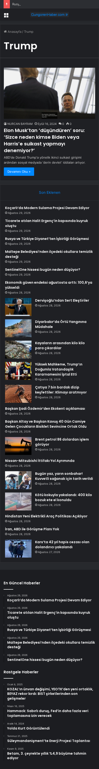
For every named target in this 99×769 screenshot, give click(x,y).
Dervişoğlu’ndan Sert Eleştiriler (62, 300)
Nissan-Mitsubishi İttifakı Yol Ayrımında (39, 460)
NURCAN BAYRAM (20, 124)
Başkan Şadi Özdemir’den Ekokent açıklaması (45, 408)
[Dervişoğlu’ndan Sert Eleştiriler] (18, 307)
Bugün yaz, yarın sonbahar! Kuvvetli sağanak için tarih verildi (64, 476)
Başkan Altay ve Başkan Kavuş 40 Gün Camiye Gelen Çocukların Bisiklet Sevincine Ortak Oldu (46, 424)
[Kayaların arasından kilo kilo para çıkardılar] (18, 350)
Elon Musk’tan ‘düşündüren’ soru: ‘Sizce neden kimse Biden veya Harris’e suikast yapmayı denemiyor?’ (44, 140)
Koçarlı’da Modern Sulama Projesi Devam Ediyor (47, 207)
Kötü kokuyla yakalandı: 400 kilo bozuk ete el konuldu (63, 497)
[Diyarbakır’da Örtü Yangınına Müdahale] (18, 328)
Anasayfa (14, 31)
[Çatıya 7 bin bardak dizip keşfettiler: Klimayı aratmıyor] (18, 394)
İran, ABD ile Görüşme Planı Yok (32, 529)
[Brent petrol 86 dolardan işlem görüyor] (18, 446)
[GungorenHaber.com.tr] (49, 14)
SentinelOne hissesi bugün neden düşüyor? (42, 269)
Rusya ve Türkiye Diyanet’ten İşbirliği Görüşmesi (47, 238)
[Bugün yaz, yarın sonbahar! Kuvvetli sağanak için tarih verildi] (18, 480)
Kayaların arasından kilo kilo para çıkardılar (60, 345)
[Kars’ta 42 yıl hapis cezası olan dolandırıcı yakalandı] (18, 549)
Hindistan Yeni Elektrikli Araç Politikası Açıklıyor (46, 516)
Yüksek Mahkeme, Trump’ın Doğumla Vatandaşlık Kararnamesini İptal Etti (58, 369)
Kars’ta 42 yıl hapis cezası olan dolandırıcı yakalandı (62, 544)
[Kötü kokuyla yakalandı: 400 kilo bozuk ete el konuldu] (18, 501)
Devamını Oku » (19, 171)
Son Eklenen (49, 192)
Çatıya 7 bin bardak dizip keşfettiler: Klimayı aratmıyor (61, 390)
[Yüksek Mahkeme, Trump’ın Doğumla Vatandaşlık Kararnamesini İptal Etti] (18, 371)
